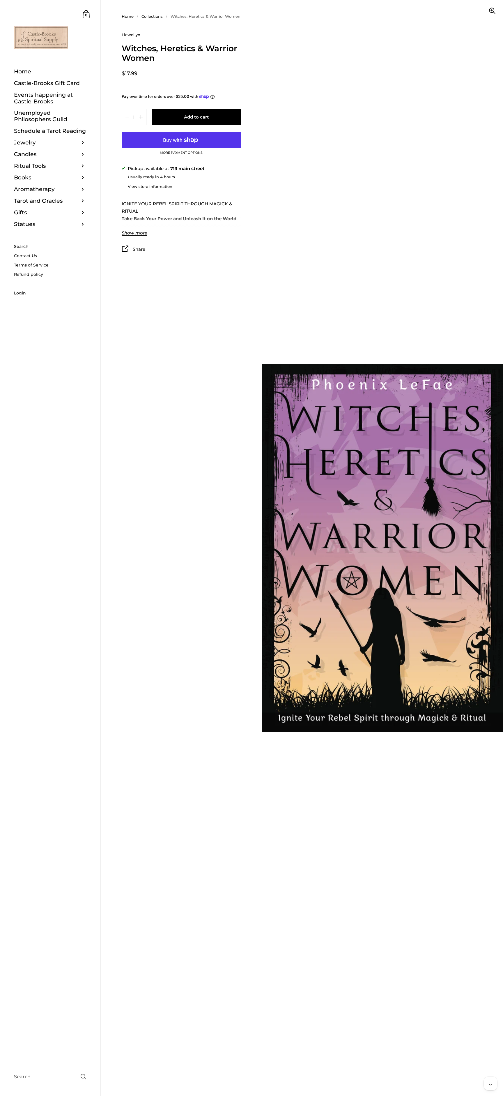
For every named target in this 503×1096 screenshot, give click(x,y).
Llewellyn (131, 34)
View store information (150, 186)
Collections (152, 16)
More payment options (181, 153)
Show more (134, 233)
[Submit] (83, 1077)
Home (128, 16)
